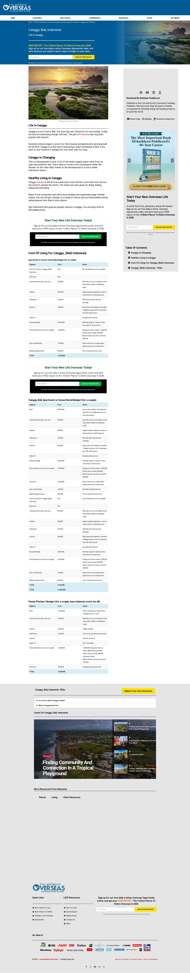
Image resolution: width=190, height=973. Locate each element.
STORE (149, 18)
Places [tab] (42, 797)
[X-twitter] (91, 967)
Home (30, 22)
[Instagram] (104, 967)
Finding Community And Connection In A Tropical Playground (68, 767)
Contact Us (127, 959)
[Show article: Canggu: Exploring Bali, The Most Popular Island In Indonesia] (120, 769)
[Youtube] (95, 967)
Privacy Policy (137, 959)
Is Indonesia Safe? (136, 755)
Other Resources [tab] (71, 797)
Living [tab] (55, 797)
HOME (13, 18)
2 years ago (135, 723)
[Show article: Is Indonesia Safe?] (120, 755)
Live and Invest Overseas (48, 959)
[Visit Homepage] (17, 7)
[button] (95, 700)
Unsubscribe (153, 959)
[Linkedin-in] (99, 967)
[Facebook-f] (86, 967)
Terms (145, 959)
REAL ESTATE (65, 18)
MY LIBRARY (175, 18)
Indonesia (76, 22)
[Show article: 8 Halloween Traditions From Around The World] (120, 741)
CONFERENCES (94, 18)
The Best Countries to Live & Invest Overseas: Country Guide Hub (52, 22)
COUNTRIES (37, 18)
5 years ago (135, 737)
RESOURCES (123, 18)
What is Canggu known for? (49, 705)
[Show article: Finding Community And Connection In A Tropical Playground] (120, 727)
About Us (118, 959)
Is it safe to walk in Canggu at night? (52, 700)
